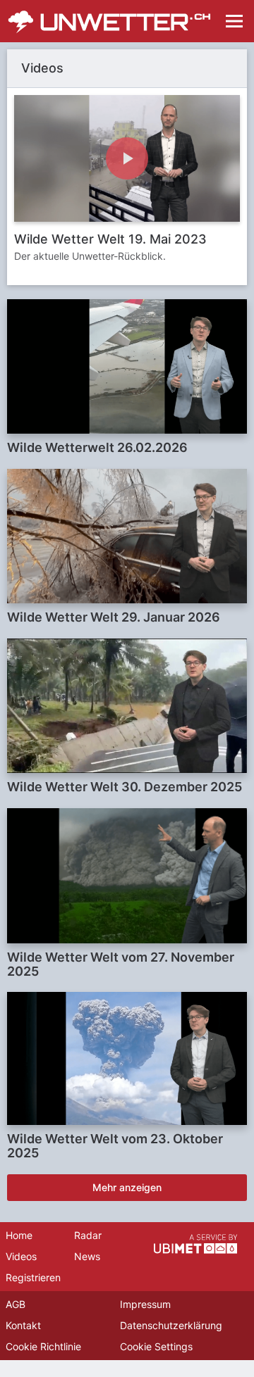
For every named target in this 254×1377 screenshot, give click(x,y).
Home (19, 1235)
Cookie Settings (156, 1346)
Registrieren (33, 1277)
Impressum (145, 1304)
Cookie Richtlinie (43, 1346)
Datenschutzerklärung (171, 1325)
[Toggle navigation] (234, 21)
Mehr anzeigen (127, 1187)
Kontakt (23, 1325)
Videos (21, 1256)
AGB (15, 1304)
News (87, 1256)
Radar (88, 1235)
